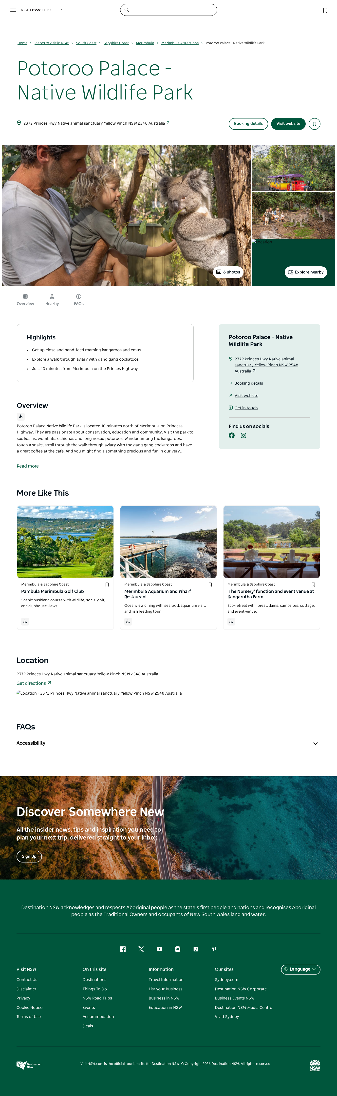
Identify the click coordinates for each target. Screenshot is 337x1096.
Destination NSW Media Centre (243, 1008)
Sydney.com (226, 980)
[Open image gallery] (126, 285)
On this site (94, 969)
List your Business (165, 989)
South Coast (86, 43)
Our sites (224, 969)
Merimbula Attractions (180, 43)
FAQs (79, 304)
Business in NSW (164, 998)
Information (161, 969)
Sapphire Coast (116, 43)
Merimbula (145, 43)
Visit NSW (26, 969)
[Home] (36, 10)
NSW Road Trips (97, 998)
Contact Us (27, 980)
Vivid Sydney (227, 1017)
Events (89, 1008)
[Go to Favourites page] (324, 9)
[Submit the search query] (126, 9)
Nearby (52, 304)
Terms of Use (29, 1017)
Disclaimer (27, 989)
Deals (88, 1026)
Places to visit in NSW (52, 43)
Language (300, 969)
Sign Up (29, 857)
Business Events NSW (234, 998)
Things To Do (95, 989)
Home (22, 43)
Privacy (23, 998)
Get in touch (246, 408)
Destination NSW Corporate (241, 989)
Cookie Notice (29, 1008)
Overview (25, 304)
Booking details (248, 124)
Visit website (288, 124)
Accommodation (98, 1017)
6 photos (231, 272)
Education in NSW (165, 1008)
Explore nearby (309, 272)
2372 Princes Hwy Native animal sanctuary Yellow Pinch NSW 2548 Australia (94, 123)
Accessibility (31, 743)
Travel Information (166, 980)
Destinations (94, 980)
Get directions (31, 683)
